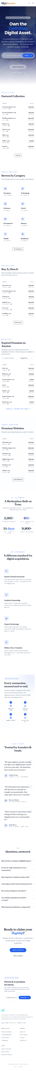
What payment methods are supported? (15, 907)
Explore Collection (18, 67)
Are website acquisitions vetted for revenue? (13, 899)
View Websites (18, 479)
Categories (4, 1040)
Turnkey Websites (6, 1035)
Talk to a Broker (18, 956)
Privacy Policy (5, 1052)
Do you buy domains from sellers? (13, 891)
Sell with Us (23, 1040)
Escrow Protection (6, 1054)
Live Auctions (5, 1037)
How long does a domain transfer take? (15, 877)
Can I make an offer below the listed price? (16, 884)
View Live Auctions (16, 72)
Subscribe (23, 997)
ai (11, 60)
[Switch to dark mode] (29, 3)
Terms (15, 1066)
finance (17, 60)
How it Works (23, 1035)
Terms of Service (6, 1049)
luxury (24, 60)
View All (18, 155)
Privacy (20, 1066)
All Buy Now (18, 322)
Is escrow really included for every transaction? (13, 869)
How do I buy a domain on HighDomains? (16, 861)
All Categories (18, 249)
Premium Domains (6, 1032)
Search (27, 55)
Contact (22, 1037)
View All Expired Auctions (17, 409)
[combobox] (26, 358)
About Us (22, 1032)
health (31, 60)
